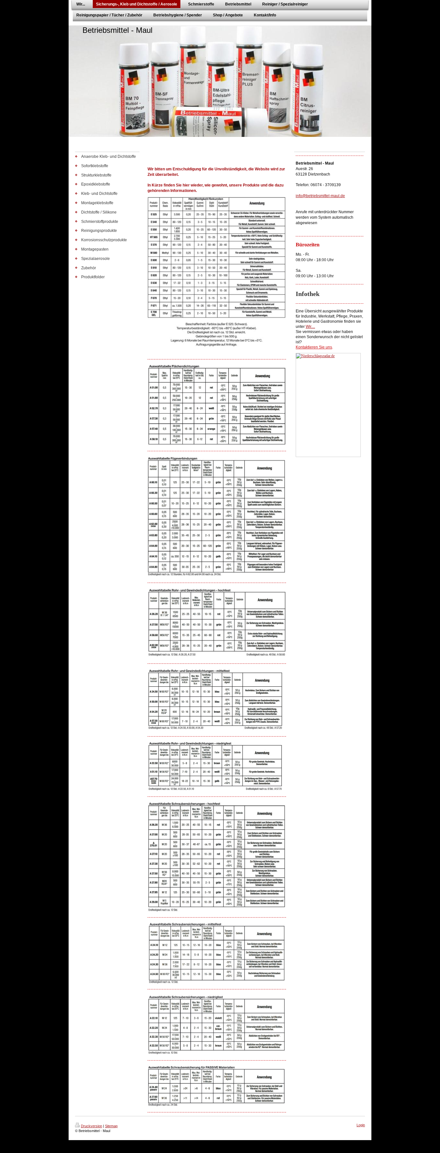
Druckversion (91, 1126)
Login (361, 1125)
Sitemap (111, 1126)
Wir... (310, 326)
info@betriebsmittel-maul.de (320, 196)
